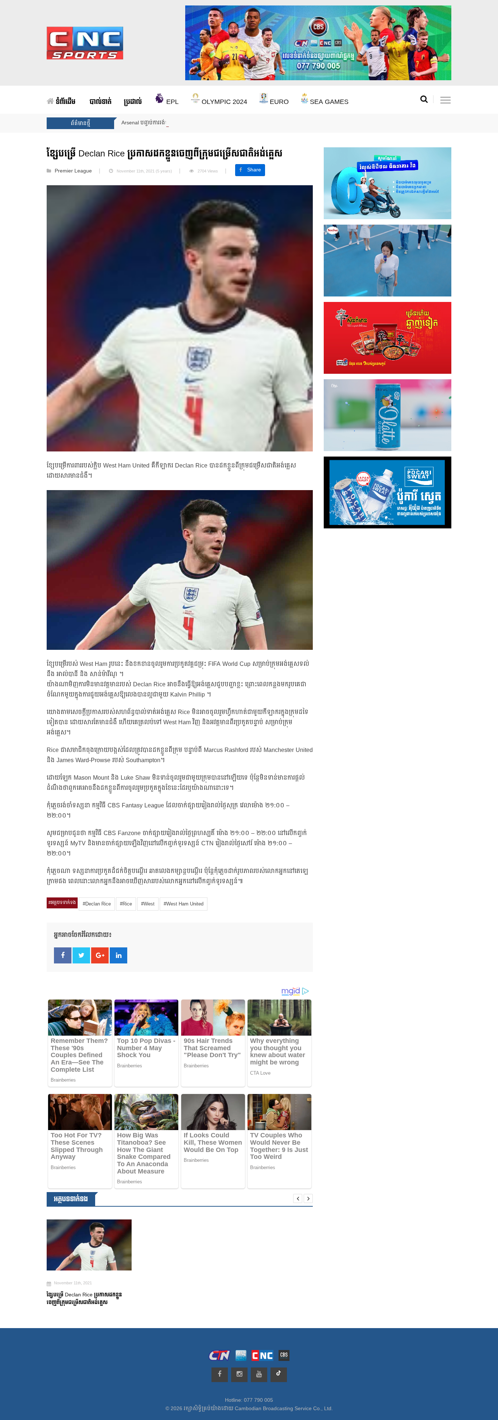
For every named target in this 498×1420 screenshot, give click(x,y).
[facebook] (219, 1374)
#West (148, 904)
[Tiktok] (279, 1374)
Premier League (73, 171)
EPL (171, 102)
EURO (278, 102)
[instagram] (239, 1374)
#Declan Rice (97, 904)
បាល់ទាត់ (101, 102)
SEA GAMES (328, 102)
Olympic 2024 (223, 102)
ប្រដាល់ (133, 102)
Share (254, 170)
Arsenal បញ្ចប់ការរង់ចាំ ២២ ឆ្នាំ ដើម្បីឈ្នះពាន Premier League (188, 123)
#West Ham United (183, 904)
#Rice (126, 904)
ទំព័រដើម (64, 102)
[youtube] (259, 1374)
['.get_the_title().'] (89, 1244)
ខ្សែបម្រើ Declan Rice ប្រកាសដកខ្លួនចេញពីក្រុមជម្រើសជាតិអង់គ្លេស (84, 1298)
